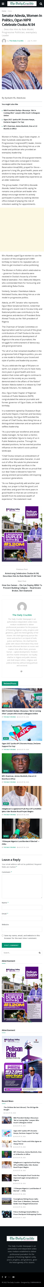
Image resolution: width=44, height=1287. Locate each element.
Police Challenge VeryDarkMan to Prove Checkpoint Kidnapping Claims (27, 1213)
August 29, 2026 (23, 717)
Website (5, 924)
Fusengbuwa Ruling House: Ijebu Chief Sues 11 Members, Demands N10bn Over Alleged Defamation (26, 1201)
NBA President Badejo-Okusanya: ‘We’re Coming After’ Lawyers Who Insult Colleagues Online (22, 113)
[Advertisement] (22, 230)
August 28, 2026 (23, 782)
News (10, 11)
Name (5, 903)
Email (5, 913)
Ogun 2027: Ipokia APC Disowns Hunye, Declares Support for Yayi (25, 1132)
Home (4, 11)
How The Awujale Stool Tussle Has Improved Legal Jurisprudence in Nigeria (26, 1177)
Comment (7, 872)
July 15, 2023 (32, 41)
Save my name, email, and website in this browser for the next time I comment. (22, 936)
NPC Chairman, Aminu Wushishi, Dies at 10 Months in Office (27, 1153)
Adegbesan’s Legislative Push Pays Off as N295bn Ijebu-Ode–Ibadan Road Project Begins (26, 1164)
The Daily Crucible (16, 41)
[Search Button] (39, 952)
